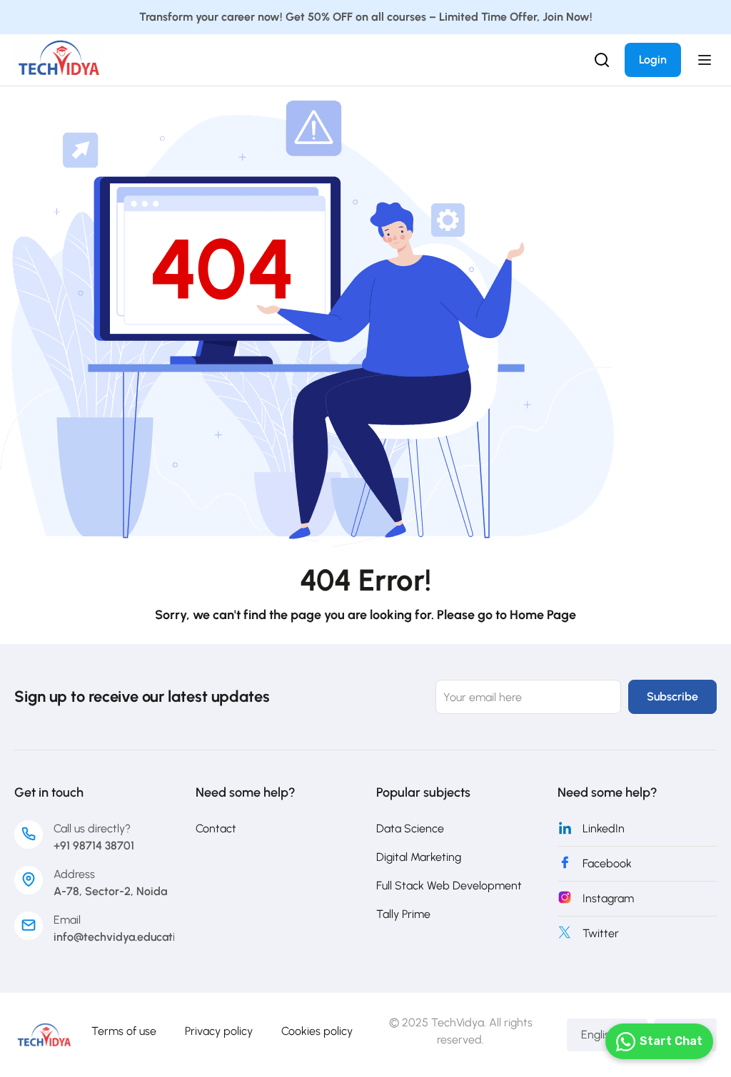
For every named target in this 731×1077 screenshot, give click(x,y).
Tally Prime (403, 914)
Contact (216, 828)
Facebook (607, 863)
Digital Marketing (418, 857)
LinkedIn (604, 828)
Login (653, 59)
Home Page (543, 615)
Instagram (608, 898)
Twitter (601, 933)
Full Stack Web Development (449, 885)
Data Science (410, 828)
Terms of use (123, 1031)
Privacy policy (219, 1031)
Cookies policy (317, 1031)
